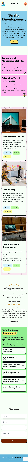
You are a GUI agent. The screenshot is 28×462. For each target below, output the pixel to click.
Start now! (14, 42)
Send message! (14, 441)
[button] (14, 351)
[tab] (14, 351)
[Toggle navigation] (25, 4)
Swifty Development (19, 457)
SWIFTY (14, 4)
